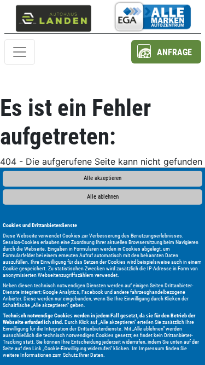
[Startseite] (53, 16)
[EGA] (152, 16)
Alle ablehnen (103, 196)
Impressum (152, 348)
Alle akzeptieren (102, 178)
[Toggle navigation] (19, 52)
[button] (166, 51)
